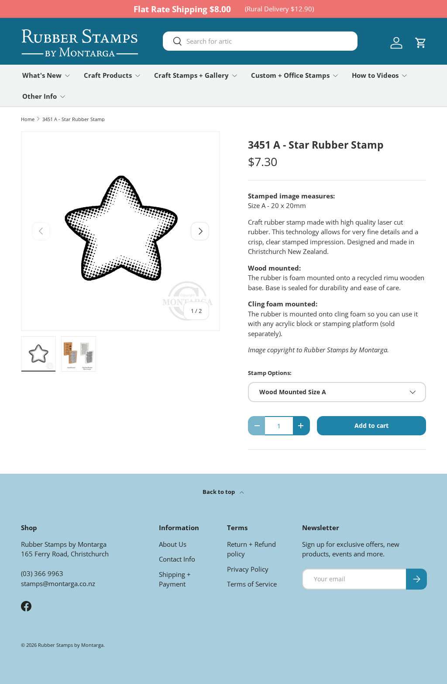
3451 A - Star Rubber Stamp (73, 119)
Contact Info (177, 559)
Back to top (219, 492)
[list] (120, 231)
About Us (172, 544)
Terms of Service (252, 584)
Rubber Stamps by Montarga (70, 645)
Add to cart (371, 425)
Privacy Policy (247, 569)
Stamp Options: (270, 373)
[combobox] (260, 41)
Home (27, 119)
